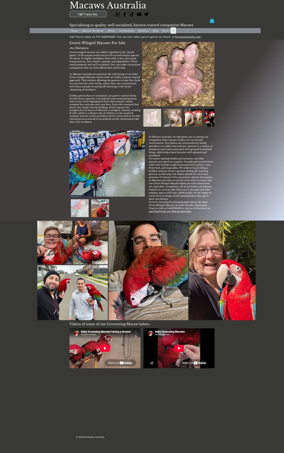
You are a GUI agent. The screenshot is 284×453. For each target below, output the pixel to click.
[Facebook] (125, 14)
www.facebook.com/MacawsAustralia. (170, 211)
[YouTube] (139, 14)
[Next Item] (209, 74)
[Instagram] (117, 14)
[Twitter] (146, 14)
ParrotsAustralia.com (188, 36)
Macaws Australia (108, 5)
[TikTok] (132, 14)
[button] (211, 20)
